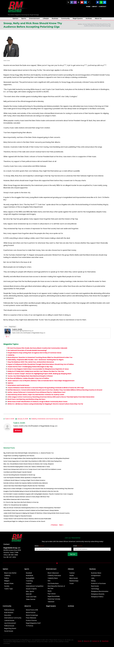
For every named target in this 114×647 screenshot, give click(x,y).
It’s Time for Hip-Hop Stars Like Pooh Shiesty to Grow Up (20, 502)
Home (80, 24)
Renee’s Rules (8, 583)
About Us (98, 18)
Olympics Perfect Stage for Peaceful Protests (17, 516)
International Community (12, 618)
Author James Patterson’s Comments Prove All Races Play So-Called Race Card (36, 392)
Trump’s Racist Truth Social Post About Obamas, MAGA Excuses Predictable (27, 519)
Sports (23, 18)
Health (71, 575)
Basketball (29, 575)
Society (6, 586)
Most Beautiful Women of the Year (56, 587)
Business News (96, 573)
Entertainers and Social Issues (18, 385)
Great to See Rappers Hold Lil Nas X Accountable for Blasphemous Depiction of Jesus (38, 369)
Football (28, 583)
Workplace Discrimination (99, 591)
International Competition (34, 586)
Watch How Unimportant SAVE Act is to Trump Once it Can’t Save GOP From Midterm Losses (32, 469)
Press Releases (31, 618)
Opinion (15, 18)
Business (55, 18)
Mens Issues (73, 578)
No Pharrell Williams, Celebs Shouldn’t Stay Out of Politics (28, 378)
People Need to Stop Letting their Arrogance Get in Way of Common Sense (34, 353)
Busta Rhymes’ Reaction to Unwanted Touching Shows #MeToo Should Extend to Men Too (40, 357)
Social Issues (8, 631)
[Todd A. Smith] (7, 331)
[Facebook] (7, 336)
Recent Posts (12, 326)
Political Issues (9, 610)
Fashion (72, 573)
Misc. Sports (30, 591)
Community (65, 18)
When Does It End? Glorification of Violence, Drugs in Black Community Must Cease (37, 402)
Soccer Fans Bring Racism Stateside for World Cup (19, 475)
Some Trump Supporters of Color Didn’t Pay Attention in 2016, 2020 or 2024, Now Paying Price (32, 461)
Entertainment (34, 18)
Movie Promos (30, 612)
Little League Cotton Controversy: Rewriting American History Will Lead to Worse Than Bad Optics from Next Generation (51, 397)
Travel (71, 583)
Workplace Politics (97, 597)
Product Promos (31, 620)
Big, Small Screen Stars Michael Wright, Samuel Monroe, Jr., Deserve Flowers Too (28, 453)
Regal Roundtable (54, 596)
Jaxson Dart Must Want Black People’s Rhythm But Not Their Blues (24, 486)
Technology (95, 589)
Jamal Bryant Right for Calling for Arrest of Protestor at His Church (24, 521)
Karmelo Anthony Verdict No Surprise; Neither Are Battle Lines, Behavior (25, 483)
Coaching (29, 581)
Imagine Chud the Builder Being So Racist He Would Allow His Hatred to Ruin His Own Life (30, 491)
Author (5, 326)
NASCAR (28, 594)
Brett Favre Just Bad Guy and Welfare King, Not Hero (26, 399)
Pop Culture (52, 594)
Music (50, 591)
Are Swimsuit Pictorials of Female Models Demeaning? (27, 350)
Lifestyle (46, 18)
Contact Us (95, 641)
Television (51, 602)
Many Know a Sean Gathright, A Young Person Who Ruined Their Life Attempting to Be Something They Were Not (38, 488)
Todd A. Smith (17, 329)
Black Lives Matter (10, 573)
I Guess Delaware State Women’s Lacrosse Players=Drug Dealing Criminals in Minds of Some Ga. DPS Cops (46, 388)
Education (7, 615)
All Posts (18, 430)
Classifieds (105, 641)
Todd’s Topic (8, 589)
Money (93, 581)
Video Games (30, 599)
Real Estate (95, 586)
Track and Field (31, 597)
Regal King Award (10, 628)
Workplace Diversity (97, 594)
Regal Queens (78, 18)
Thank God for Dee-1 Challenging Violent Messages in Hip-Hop (30, 367)
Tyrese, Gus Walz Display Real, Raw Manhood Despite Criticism (30, 376)
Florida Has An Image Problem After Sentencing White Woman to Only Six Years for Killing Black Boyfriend (36, 458)
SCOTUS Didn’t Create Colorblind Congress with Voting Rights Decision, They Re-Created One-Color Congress (38, 494)
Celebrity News (53, 578)
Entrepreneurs (96, 575)
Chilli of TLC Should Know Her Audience (15, 505)
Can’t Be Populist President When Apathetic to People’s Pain (22, 477)
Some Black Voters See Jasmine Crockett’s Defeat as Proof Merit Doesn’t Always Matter (31, 510)
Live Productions (53, 583)
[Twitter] (9, 336)
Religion (6, 581)
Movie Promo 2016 (32, 610)
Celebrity (11, 355)
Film (49, 581)
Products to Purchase (98, 583)
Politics (6, 578)
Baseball (29, 573)
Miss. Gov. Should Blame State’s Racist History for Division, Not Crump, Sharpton (28, 464)
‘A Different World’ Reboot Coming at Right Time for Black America (24, 480)
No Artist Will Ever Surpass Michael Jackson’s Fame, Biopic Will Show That (26, 497)
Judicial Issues (9, 620)
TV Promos (29, 626)
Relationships (73, 581)
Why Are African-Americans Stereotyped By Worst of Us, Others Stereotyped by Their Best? (32, 508)
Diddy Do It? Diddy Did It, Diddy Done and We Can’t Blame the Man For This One (36, 371)
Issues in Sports (31, 589)
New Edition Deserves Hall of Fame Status (16, 499)
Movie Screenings (32, 615)
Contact (6, 544)
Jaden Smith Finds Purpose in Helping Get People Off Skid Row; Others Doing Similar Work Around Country (36, 513)
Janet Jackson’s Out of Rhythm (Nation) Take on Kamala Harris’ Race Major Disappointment (41, 381)
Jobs (92, 578)
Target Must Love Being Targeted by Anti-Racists (18, 456)
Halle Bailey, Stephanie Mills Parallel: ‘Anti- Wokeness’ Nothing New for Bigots (36, 360)
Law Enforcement (10, 623)
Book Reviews (8, 612)
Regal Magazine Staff (33, 623)
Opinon (61, 419)
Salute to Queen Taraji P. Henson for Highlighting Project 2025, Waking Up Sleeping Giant (39, 374)
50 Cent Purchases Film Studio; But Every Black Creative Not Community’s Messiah (37, 348)
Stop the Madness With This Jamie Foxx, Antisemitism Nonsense (31, 362)
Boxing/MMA (30, 578)
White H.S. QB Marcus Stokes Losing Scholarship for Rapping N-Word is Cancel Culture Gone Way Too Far (45, 404)
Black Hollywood (53, 573)
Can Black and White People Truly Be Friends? (17, 472)
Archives (89, 18)
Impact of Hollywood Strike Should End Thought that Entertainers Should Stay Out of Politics (41, 364)
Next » (61, 525)
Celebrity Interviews (54, 575)
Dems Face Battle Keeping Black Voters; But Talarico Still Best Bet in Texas (26, 467)
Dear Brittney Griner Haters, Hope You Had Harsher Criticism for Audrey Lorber (36, 395)
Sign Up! (72, 554)
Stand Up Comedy (54, 599)
